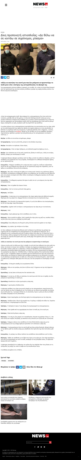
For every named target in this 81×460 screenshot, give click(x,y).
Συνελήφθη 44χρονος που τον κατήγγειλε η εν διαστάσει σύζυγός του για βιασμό (13, 422)
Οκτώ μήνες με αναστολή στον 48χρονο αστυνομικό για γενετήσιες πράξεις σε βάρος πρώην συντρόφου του (13, 399)
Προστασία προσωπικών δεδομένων (32, 456)
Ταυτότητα (42, 456)
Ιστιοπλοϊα (11, 360)
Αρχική (4, 456)
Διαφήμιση (17, 456)
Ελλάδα (2, 32)
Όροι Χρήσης (22, 456)
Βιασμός (4, 360)
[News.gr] (40, 4)
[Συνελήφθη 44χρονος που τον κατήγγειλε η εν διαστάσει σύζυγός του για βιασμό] (14, 411)
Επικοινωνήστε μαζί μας (10, 456)
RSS (45, 456)
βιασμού (18, 131)
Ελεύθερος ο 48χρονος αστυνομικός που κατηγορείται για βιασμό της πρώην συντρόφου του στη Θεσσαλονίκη (40, 399)
